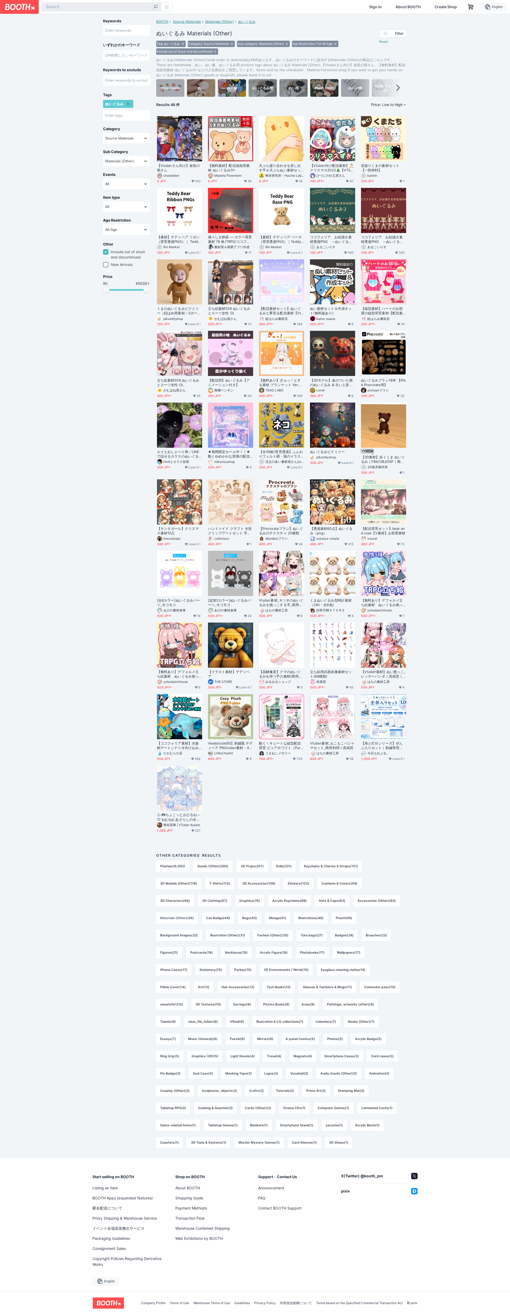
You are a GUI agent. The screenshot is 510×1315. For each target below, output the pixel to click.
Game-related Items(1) (178, 1125)
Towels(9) (168, 1022)
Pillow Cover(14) (173, 987)
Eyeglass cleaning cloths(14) (343, 970)
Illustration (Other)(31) (227, 935)
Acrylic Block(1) (367, 1125)
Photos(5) (335, 1039)
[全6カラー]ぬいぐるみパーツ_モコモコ (178, 602)
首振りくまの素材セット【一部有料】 (380, 167)
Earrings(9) (242, 1004)
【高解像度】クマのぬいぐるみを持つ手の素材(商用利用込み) (280, 674)
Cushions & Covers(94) (339, 883)
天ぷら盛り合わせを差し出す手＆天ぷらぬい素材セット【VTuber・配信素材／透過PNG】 (280, 167)
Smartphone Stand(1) (296, 1125)
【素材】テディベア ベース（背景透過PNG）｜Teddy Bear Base (280, 239)
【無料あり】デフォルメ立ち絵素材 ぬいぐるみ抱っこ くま (178, 674)
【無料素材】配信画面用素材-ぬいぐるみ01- (229, 167)
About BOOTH (408, 7)
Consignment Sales (109, 1248)
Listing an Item (105, 1188)
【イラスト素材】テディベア (229, 674)
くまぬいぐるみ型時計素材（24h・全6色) (331, 602)
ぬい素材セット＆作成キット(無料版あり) (331, 310)
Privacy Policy (265, 1303)
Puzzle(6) (237, 1039)
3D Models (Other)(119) (178, 883)
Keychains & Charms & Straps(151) (331, 866)
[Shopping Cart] (471, 7)
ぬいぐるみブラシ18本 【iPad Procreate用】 (383, 382)
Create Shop (446, 7)
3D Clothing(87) (214, 901)
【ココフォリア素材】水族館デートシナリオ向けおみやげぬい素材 (178, 745)
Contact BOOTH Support (279, 1208)
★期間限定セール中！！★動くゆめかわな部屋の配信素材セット (229, 454)
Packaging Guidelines (111, 1238)
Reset (383, 42)
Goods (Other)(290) (212, 866)
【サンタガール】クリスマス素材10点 (178, 530)
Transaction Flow (190, 1218)
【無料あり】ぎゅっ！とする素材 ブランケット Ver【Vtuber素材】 (281, 382)
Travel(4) (274, 1056)
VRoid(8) (237, 1022)
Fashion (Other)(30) (272, 935)
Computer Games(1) (333, 1108)
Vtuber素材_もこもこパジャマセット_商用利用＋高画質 (332, 745)
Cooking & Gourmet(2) (215, 1108)
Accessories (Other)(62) (377, 901)
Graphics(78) (249, 901)
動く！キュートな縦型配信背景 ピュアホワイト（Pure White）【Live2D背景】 (281, 745)
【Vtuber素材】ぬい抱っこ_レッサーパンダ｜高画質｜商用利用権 (383, 674)
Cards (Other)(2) (258, 1108)
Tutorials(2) (285, 1091)
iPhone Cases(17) (173, 970)
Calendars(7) (326, 1022)
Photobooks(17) (312, 952)
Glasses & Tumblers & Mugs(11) (327, 987)
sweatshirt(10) (171, 1004)
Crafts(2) (256, 1091)
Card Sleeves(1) (304, 1142)
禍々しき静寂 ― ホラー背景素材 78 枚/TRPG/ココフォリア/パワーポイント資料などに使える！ (230, 239)
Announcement (271, 1188)
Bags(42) (249, 918)
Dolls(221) (284, 866)
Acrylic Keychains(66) (289, 901)
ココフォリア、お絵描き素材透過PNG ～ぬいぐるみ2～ (332, 239)
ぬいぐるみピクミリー (327, 452)
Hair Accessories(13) (238, 987)
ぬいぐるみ (247, 21)
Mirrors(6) (265, 1039)
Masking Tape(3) (238, 1073)
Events (109, 174)
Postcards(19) (201, 952)
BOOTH (162, 21)
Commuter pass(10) (380, 987)
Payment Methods (191, 1208)
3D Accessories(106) (258, 883)
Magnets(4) (303, 1056)
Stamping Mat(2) (351, 1091)
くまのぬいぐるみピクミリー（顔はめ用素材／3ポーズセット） (179, 310)
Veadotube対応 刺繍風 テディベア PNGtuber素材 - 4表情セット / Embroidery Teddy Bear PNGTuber (230, 745)
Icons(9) (308, 1004)
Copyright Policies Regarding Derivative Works (127, 1261)
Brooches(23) (376, 935)
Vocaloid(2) (299, 1073)
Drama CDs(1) (294, 1108)
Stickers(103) (298, 883)
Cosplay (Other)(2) (175, 1091)
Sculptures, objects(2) (219, 1091)
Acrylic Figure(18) (274, 952)
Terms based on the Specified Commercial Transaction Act (359, 1303)
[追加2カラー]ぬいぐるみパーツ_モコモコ (229, 602)
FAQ (261, 1198)
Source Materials (187, 21)
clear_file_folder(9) (203, 1022)
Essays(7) (168, 1039)
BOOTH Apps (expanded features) (122, 1198)
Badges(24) (344, 935)
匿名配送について (107, 1208)
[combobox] (101, 7)
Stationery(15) (210, 970)
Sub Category (115, 152)
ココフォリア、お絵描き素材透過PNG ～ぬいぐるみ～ (382, 239)
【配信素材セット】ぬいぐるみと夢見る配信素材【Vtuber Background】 (281, 310)
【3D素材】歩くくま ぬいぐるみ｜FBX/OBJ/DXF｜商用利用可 (383, 459)
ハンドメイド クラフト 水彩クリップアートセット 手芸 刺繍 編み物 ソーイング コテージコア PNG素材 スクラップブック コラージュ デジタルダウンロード (230, 530)
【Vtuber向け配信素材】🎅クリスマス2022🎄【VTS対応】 (332, 167)
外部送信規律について (296, 1303)
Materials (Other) (219, 21)
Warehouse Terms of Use (211, 1303)
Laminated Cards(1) (377, 1108)
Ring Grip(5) (169, 1056)
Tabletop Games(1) (223, 1125)
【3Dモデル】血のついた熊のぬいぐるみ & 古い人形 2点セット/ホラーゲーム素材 (331, 382)
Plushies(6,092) (172, 866)
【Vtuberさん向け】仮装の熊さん (178, 167)
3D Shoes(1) (338, 1142)
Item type (111, 197)
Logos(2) (271, 1073)
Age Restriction (117, 220)
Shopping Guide (189, 1198)
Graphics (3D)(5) (205, 1056)
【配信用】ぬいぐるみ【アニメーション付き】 (229, 382)
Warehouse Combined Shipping (202, 1228)
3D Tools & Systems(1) (208, 1142)
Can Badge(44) (218, 918)
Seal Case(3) (203, 1073)
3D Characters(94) (175, 901)
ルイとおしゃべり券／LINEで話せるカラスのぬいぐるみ (178, 454)
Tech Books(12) (279, 987)
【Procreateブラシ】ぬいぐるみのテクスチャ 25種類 (281, 530)
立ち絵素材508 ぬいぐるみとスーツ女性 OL (229, 310)
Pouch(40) (344, 918)
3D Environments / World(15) (286, 970)
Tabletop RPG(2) (173, 1108)
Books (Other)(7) (361, 1022)
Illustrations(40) (311, 918)
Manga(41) (277, 918)
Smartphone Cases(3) (341, 1056)
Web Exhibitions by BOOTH (199, 1238)
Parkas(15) (243, 970)
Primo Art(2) (316, 1091)
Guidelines (242, 1303)
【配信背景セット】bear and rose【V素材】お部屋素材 (383, 530)
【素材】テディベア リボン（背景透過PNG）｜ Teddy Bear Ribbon (178, 239)
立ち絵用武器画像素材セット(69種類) (331, 674)
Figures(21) (169, 952)
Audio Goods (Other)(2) (338, 1073)
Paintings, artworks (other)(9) (350, 1004)
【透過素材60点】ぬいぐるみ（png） (331, 530)
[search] (155, 7)
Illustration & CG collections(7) (279, 1022)
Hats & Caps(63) (332, 901)
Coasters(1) (169, 1142)
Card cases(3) (382, 1056)
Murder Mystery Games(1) (259, 1142)
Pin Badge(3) (170, 1073)
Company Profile (153, 1303)
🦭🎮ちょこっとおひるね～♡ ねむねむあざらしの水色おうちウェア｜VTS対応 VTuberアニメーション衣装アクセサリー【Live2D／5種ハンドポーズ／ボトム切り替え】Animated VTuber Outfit (179, 817)
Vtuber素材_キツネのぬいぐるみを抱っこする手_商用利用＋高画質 (281, 602)
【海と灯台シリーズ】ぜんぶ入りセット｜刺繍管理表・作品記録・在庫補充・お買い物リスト (382, 745)
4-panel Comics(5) (300, 1039)
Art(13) (203, 987)
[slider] (106, 289)
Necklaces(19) (236, 952)
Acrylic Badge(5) (368, 1039)
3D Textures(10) (208, 1004)
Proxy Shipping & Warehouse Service (124, 1218)
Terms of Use (179, 1303)
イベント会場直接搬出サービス (118, 1228)
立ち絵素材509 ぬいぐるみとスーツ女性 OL (178, 382)
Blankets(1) (259, 1125)
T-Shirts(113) (219, 883)
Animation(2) (379, 1073)
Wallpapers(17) (348, 952)
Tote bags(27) (312, 935)
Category (111, 129)
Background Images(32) (179, 935)
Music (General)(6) (203, 1039)
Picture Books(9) (276, 1004)
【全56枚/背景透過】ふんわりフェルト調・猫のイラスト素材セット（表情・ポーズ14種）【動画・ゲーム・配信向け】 (281, 454)
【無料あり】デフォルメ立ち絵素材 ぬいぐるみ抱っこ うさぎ (382, 602)
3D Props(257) (252, 866)
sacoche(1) (334, 1125)
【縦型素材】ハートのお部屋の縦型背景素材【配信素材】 (382, 310)
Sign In (375, 7)
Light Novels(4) (243, 1056)
